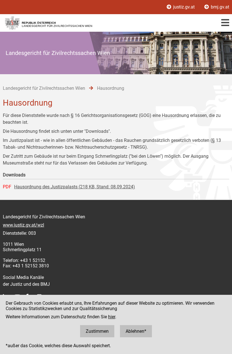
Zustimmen (97, 331)
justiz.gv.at (184, 7)
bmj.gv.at (219, 7)
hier (111, 316)
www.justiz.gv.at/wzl (23, 225)
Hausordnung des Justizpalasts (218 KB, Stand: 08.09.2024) (74, 186)
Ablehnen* (136, 331)
